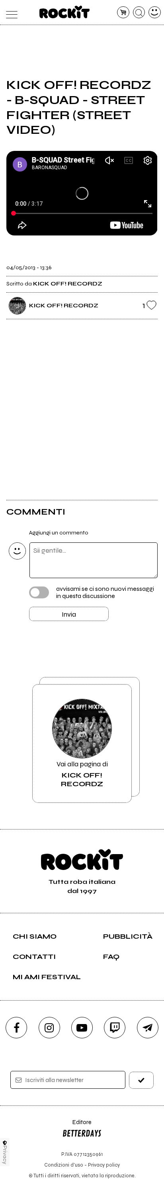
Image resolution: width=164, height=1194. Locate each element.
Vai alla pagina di (82, 774)
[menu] (9, 12)
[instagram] (49, 1027)
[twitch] (114, 1027)
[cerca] (139, 12)
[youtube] (82, 1027)
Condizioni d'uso (63, 1165)
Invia (69, 614)
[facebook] (16, 1027)
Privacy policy (104, 1165)
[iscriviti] (141, 1080)
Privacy (5, 1155)
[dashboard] (154, 12)
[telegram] (147, 1027)
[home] (64, 12)
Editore (77, 1126)
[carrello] (123, 12)
